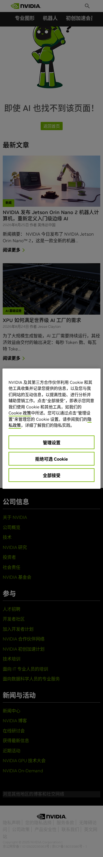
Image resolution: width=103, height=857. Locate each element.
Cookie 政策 (20, 413)
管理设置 (51, 442)
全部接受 (51, 475)
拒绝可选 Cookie (51, 459)
